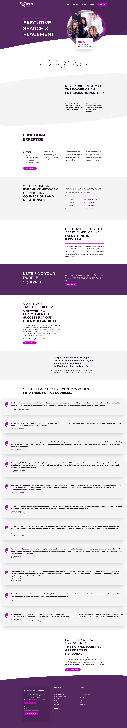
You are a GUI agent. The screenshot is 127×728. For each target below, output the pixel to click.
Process (56, 692)
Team (82, 687)
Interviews (56, 698)
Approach (57, 687)
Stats (81, 700)
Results (82, 698)
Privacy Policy (27, 710)
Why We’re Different (59, 690)
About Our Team (84, 690)
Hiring (55, 700)
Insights (57, 708)
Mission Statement (84, 692)
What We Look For (58, 704)
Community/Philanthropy (86, 694)
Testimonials (83, 704)
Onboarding (57, 702)
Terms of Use (35, 710)
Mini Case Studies (84, 702)
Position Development (59, 694)
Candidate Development (60, 696)
